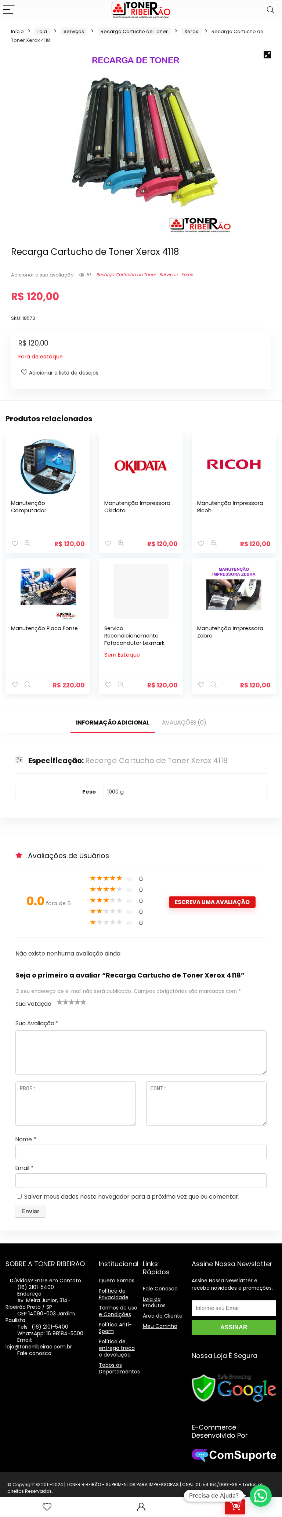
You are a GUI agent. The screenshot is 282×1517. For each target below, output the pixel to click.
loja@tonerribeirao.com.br (39, 1346)
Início (17, 31)
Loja (42, 31)
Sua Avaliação (36, 1023)
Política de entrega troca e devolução (117, 1348)
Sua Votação (33, 1004)
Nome (25, 1139)
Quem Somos (116, 1280)
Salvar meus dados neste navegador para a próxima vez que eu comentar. (131, 1196)
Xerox (191, 31)
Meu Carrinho (160, 1326)
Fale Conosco (160, 1288)
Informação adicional (112, 722)
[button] (267, 54)
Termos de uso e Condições (118, 1311)
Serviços (74, 31)
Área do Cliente (162, 1315)
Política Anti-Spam (115, 1328)
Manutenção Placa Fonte (44, 628)
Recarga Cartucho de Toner (134, 31)
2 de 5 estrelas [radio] (63, 1002)
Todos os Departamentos (119, 1368)
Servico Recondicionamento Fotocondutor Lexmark (134, 636)
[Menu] (9, 10)
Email (24, 1168)
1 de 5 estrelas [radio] (60, 1002)
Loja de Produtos (154, 1302)
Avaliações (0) (184, 722)
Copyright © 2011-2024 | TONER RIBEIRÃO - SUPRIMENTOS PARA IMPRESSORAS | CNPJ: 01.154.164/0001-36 (125, 1484)
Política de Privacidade (114, 1294)
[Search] (270, 10)
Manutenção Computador (28, 506)
